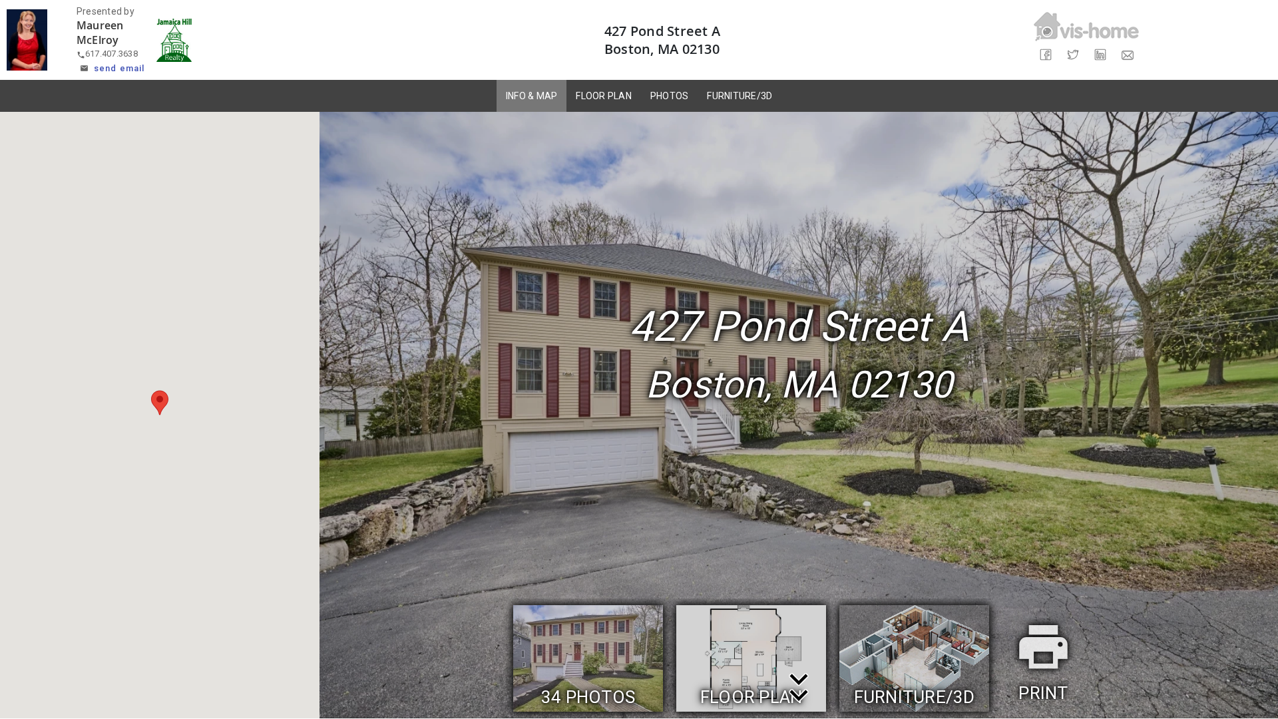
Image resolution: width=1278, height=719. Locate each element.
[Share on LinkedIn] (1100, 55)
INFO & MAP (532, 96)
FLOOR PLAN (604, 96)
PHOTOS (669, 96)
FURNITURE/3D (739, 96)
